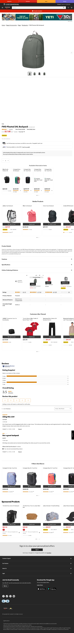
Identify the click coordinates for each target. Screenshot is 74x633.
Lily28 (4, 438)
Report (20, 429)
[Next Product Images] (71, 53)
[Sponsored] (37, 17)
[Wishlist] (68, 8)
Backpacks (25, 25)
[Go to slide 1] (29, 73)
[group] (6, 229)
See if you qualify (26, 147)
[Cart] (71, 8)
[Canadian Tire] (9, 1)
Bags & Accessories (11, 25)
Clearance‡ (4, 135)
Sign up (5, 585)
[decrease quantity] (3, 161)
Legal (3, 573)
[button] (64, 8)
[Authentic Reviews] (8, 366)
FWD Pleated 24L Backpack (15, 126)
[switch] (17, 281)
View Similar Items (31, 129)
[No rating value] (64, 292)
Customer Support (6, 558)
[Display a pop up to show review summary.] (21, 191)
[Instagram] (10, 596)
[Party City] (65, 1)
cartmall (4, 419)
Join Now (49, 552)
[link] (8, 129)
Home (3, 25)
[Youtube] (14, 596)
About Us (4, 568)
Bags (19, 25)
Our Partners (5, 563)
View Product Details (20, 129)
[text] (7, 191)
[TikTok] (7, 596)
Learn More (40, 585)
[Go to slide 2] (34, 73)
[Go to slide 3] (39, 73)
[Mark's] (46, 1)
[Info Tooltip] (24, 132)
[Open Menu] (2, 8)
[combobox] (64, 408)
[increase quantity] (8, 161)
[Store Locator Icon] (4, 4)
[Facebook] (3, 596)
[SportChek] (27, 1)
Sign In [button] (37, 549)
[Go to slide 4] (44, 73)
